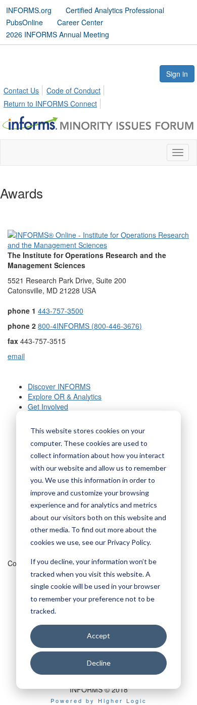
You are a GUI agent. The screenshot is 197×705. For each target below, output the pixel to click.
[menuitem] (24, 88)
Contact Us (21, 90)
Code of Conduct (73, 90)
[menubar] (98, 95)
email (16, 356)
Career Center (80, 22)
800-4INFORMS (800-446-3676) (90, 326)
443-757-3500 (60, 311)
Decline (99, 663)
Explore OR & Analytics (65, 396)
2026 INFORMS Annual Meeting (57, 34)
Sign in (177, 74)
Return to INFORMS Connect (50, 103)
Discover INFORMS (59, 386)
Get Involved (48, 406)
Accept (98, 635)
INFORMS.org (29, 10)
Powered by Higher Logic (99, 700)
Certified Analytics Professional (115, 10)
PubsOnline (24, 22)
